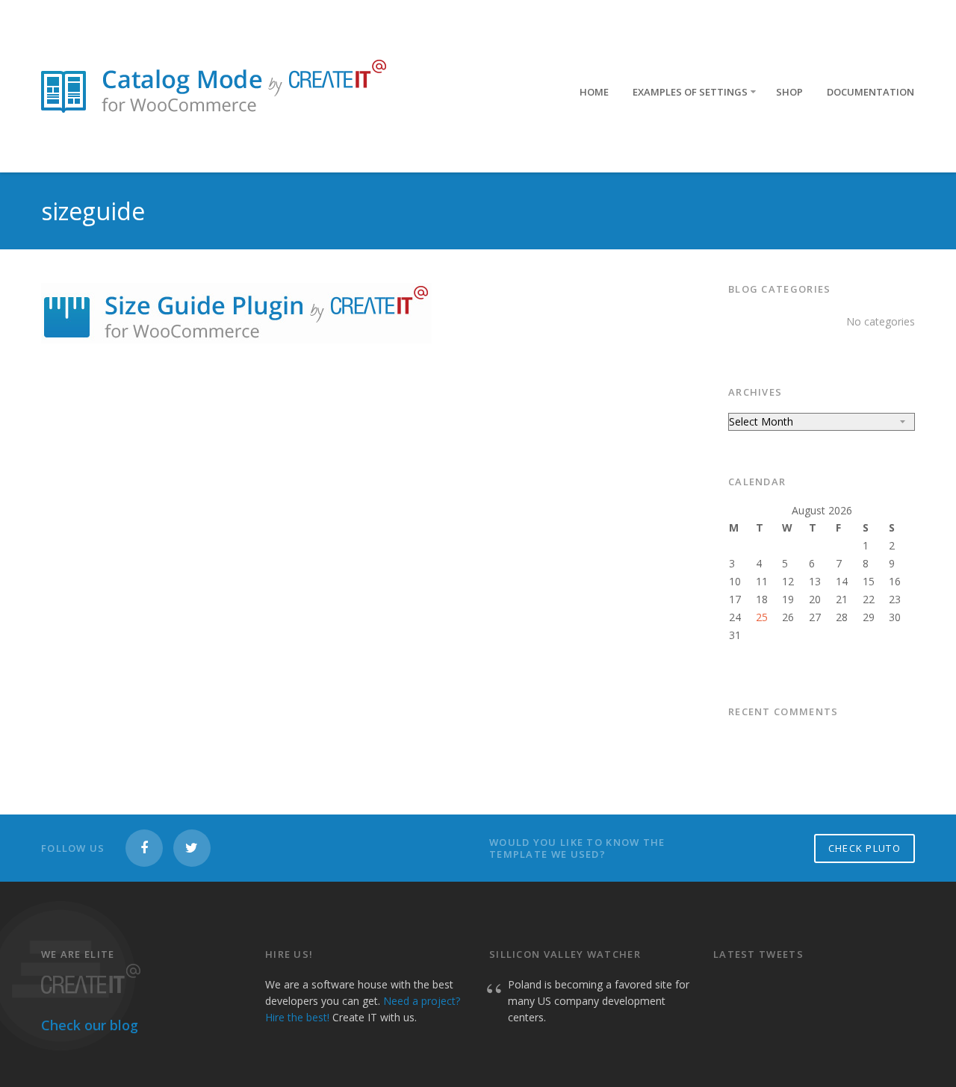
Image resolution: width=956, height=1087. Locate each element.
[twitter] (192, 848)
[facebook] (144, 848)
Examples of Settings (690, 92)
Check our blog (89, 1025)
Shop (789, 92)
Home (594, 92)
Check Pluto (864, 848)
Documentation (870, 92)
